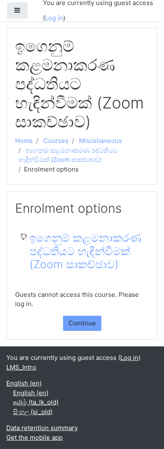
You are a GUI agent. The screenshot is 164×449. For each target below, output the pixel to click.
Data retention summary (42, 428)
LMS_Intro (21, 367)
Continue (82, 323)
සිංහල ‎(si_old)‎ (33, 412)
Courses (56, 141)
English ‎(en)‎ (24, 383)
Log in (54, 18)
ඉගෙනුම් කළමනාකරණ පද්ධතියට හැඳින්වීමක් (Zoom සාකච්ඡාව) (85, 251)
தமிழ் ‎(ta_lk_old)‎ (35, 402)
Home (24, 141)
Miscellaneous (100, 141)
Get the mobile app (34, 437)
